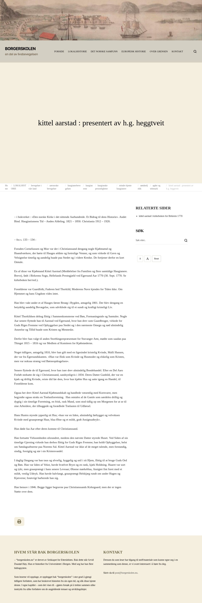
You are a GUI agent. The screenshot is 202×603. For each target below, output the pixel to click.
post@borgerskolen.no (126, 572)
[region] (101, 20)
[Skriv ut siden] (19, 521)
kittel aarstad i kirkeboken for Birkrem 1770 (160, 216)
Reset (156, 258)
